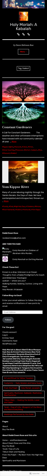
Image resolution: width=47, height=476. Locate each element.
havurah (18, 147)
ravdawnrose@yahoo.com (14, 238)
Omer (31, 147)
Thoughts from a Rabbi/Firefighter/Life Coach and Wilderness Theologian (23, 276)
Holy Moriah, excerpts (30, 388)
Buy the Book (8, 429)
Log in (5, 335)
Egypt (5, 147)
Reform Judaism (31, 150)
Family (5, 206)
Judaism (30, 206)
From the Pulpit (10, 388)
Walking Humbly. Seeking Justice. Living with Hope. (22, 285)
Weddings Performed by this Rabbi (19, 414)
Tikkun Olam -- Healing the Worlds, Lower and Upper (22, 401)
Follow (8, 320)
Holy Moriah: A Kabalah (23, 26)
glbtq (11, 147)
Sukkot (14, 153)
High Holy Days (20, 206)
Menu (22, 52)
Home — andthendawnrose (14, 440)
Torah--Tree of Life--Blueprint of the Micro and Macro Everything (22, 408)
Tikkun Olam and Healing (13, 452)
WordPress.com (9, 344)
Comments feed (9, 341)
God (11, 206)
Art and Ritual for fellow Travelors (18, 378)
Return (38, 206)
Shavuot (6, 153)
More (14, 141)
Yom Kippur (36, 210)
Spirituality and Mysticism (14, 460)
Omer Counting (8, 150)
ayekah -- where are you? (14, 281)
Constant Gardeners (17, 127)
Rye (40, 150)
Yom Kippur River (15, 187)
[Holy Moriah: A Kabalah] (23, 4)
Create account (9, 332)
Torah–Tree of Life (10, 449)
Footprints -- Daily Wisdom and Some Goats (23, 383)
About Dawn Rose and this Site (16, 443)
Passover (19, 150)
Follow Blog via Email (12, 295)
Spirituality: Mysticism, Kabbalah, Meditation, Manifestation (23, 394)
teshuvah (27, 210)
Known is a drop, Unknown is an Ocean (19, 272)
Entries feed (8, 338)
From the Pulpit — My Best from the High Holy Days (22, 456)
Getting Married (36, 259)
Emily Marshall (19, 250)
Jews (25, 147)
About (5, 426)
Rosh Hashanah (9, 210)
